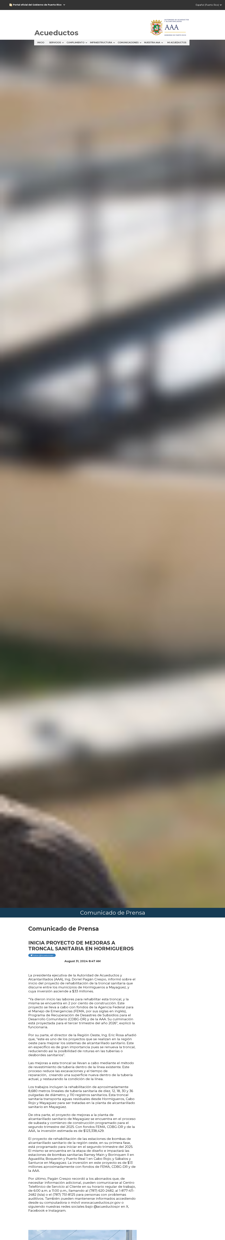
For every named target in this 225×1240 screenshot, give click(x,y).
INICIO (40, 42)
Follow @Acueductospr (42, 955)
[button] (40, 4)
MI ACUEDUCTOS (176, 42)
